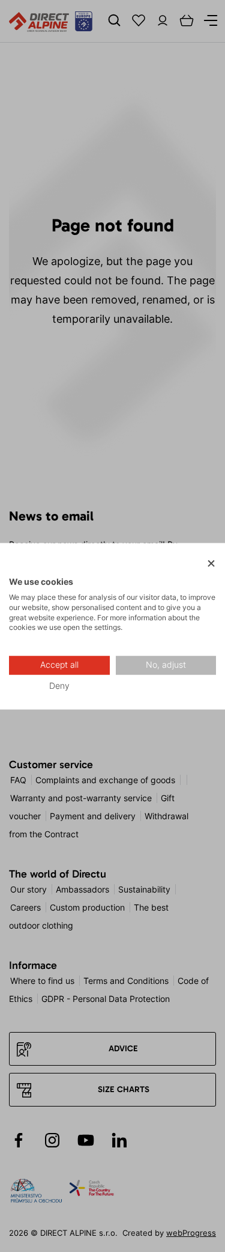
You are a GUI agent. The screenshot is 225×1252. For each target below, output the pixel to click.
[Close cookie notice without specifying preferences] (211, 563)
